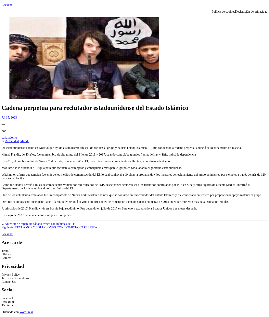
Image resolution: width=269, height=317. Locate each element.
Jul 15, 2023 (9, 117)
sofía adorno (9, 137)
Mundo (24, 141)
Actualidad (12, 141)
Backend (7, 4)
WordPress (26, 312)
